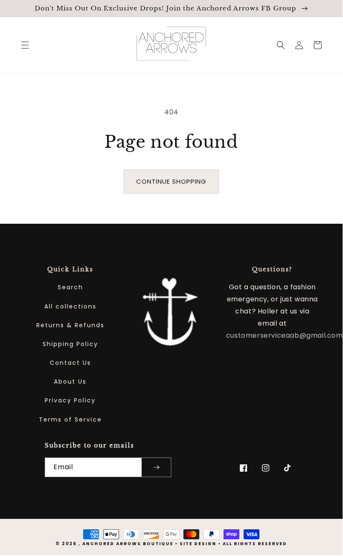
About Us (70, 381)
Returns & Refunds (70, 325)
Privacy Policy (70, 400)
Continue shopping (171, 181)
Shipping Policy (70, 344)
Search (70, 287)
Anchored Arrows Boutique (127, 544)
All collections (70, 306)
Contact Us (70, 363)
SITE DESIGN (198, 544)
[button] (25, 45)
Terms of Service (70, 419)
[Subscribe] (156, 467)
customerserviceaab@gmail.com (284, 335)
